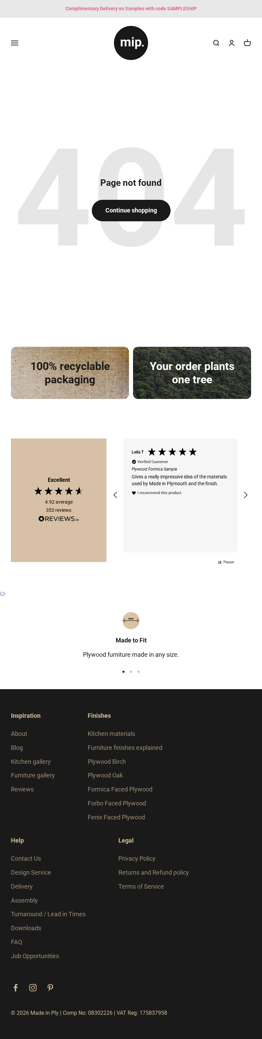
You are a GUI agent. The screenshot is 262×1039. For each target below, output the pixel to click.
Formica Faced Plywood (120, 789)
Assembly (24, 900)
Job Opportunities (35, 956)
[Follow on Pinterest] (50, 987)
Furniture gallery (33, 775)
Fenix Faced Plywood (116, 817)
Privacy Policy (137, 858)
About (19, 733)
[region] (180, 495)
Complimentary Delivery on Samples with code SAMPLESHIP (131, 8)
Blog (17, 747)
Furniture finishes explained (125, 747)
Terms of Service (141, 886)
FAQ (16, 942)
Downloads (26, 928)
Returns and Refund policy (153, 872)
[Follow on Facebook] (15, 987)
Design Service (31, 872)
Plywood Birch (107, 761)
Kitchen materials (111, 733)
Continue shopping (131, 210)
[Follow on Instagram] (33, 987)
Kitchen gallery (31, 761)
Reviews (22, 789)
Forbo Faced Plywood (117, 803)
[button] (115, 495)
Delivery (22, 886)
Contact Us (26, 858)
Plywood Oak (105, 775)
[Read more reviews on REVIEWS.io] (58, 520)
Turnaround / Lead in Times (48, 914)
